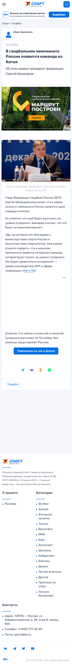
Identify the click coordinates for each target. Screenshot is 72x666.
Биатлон (44, 561)
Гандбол (16, 23)
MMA (41, 534)
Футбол (43, 503)
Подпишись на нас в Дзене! (36, 351)
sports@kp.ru (22, 634)
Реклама (10, 503)
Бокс (41, 539)
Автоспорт (45, 545)
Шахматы (44, 550)
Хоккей (43, 509)
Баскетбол (45, 529)
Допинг (43, 566)
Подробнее (59, 14)
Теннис (43, 523)
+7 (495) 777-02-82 (30, 629)
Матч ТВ (28, 270)
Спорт (5, 23)
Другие (43, 577)
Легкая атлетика (49, 571)
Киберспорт (46, 555)
